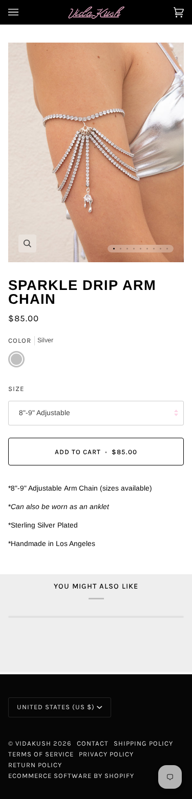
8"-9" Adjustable (44, 413)
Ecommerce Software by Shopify (71, 775)
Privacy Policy (106, 754)
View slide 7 (154, 248)
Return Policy (35, 765)
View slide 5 (140, 248)
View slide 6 (147, 248)
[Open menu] (23, 12)
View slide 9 (167, 248)
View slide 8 (160, 248)
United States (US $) (56, 707)
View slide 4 (134, 248)
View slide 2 (120, 248)
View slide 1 (114, 248)
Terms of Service (41, 754)
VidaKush (33, 743)
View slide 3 (127, 248)
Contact (93, 743)
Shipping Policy (143, 743)
